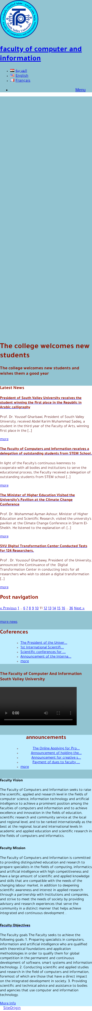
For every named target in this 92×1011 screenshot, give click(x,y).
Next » (79, 608)
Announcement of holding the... (56, 753)
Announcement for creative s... (56, 758)
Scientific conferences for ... (43, 652)
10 (37, 608)
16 (63, 608)
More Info (8, 1004)
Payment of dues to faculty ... (56, 762)
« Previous (8, 608)
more (4, 439)
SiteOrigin (12, 1008)
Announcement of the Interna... (45, 657)
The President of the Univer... (43, 643)
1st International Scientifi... (42, 648)
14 (54, 608)
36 (71, 608)
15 (59, 608)
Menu (80, 90)
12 (45, 608)
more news (8, 622)
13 (49, 608)
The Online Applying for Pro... (56, 749)
